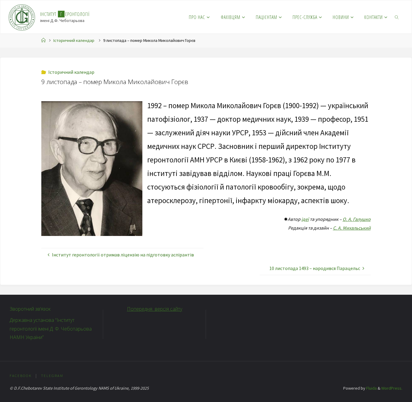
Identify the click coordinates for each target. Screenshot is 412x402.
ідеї (305, 219)
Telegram (52, 375)
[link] (397, 16)
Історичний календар (73, 40)
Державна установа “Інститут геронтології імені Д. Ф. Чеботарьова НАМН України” (51, 329)
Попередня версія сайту (154, 309)
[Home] (43, 40)
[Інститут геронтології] (21, 17)
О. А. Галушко (357, 219)
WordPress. (391, 388)
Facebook (21, 375)
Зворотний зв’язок (30, 309)
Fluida (371, 388)
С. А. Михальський (352, 228)
